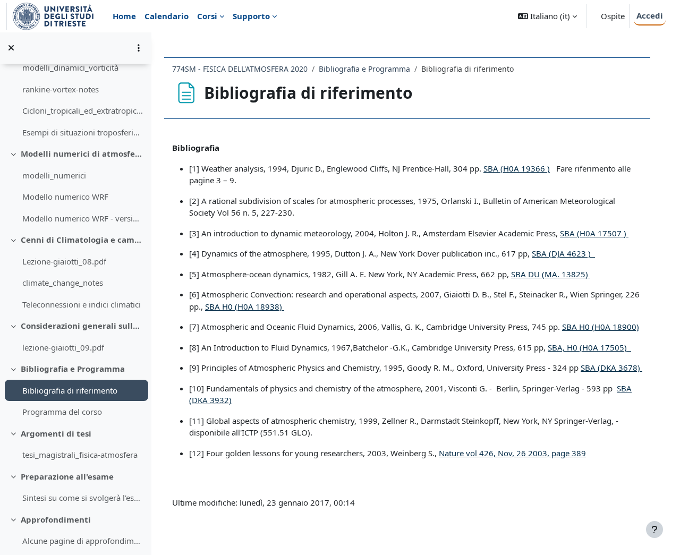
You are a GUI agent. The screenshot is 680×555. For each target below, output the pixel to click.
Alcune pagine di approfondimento (82, 540)
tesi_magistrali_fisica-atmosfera (80, 454)
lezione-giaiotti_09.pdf (63, 347)
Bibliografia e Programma (73, 368)
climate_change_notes (62, 282)
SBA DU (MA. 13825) (550, 274)
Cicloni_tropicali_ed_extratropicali (82, 110)
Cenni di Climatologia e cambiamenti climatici (82, 239)
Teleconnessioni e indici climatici (81, 304)
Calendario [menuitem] (166, 16)
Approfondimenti (56, 519)
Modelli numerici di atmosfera (82, 153)
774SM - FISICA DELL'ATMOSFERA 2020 (240, 69)
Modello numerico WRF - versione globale (82, 218)
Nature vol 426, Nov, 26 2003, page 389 (512, 453)
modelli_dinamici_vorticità (70, 67)
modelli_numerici (54, 175)
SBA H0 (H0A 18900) (600, 326)
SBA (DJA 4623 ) (563, 253)
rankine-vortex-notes (60, 89)
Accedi (649, 15)
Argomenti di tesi (56, 433)
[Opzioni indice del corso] (138, 47)
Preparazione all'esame (67, 476)
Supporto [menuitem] (251, 16)
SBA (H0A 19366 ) (516, 168)
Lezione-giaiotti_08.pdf (64, 261)
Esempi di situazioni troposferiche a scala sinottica (82, 132)
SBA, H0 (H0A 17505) (589, 347)
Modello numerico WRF (65, 196)
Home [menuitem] (124, 16)
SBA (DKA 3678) (611, 367)
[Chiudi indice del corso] (11, 47)
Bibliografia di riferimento (69, 390)
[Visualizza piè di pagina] (654, 529)
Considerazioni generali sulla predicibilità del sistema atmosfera (82, 325)
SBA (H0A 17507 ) (594, 233)
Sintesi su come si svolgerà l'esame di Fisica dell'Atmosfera (82, 497)
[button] (547, 16)
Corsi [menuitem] (207, 16)
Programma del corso (62, 411)
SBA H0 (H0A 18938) (244, 306)
